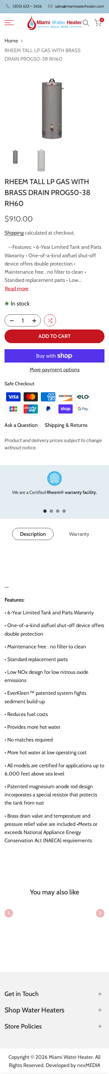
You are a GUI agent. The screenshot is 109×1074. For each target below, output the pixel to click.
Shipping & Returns (66, 425)
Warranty (79, 534)
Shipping (14, 233)
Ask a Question (21, 425)
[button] (50, 320)
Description (33, 534)
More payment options (55, 369)
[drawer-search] (86, 22)
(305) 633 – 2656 (27, 6)
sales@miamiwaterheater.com (79, 6)
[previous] (9, 913)
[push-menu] (9, 23)
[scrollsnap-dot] (45, 511)
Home (11, 41)
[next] (100, 913)
